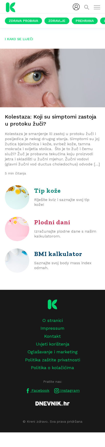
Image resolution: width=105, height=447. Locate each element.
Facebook (39, 390)
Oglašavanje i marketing (52, 351)
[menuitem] (76, 7)
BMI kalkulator (58, 254)
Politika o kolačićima (52, 367)
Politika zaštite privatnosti (52, 359)
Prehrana (85, 21)
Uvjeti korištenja (52, 344)
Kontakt (52, 336)
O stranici (52, 320)
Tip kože (47, 190)
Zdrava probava (23, 21)
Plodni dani (52, 222)
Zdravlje (56, 21)
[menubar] (76, 7)
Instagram (69, 390)
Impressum (52, 328)
